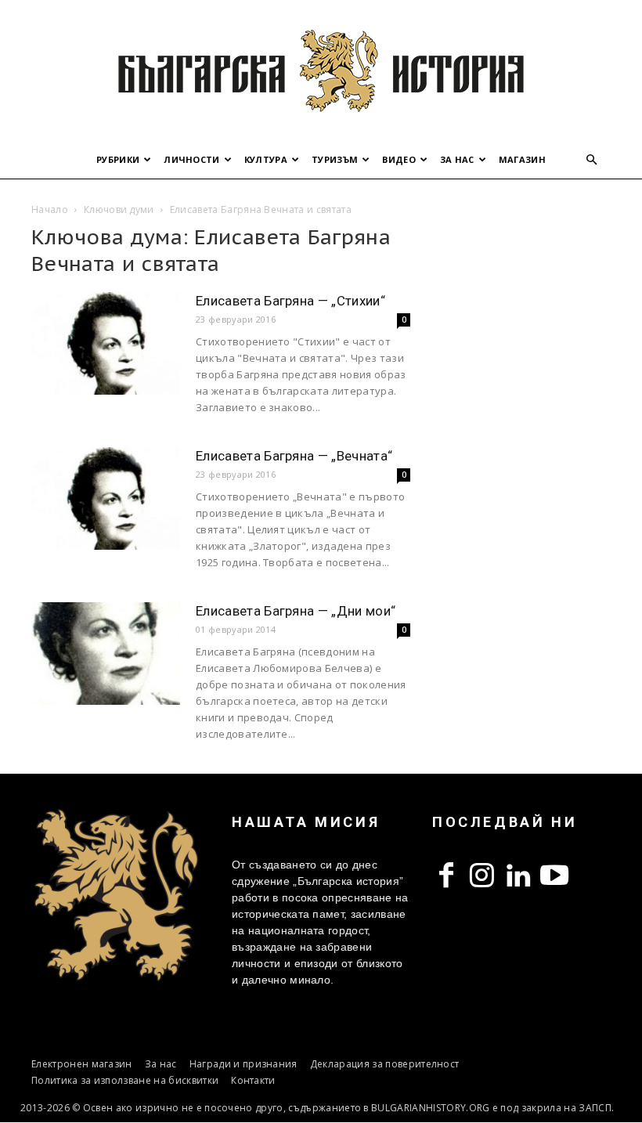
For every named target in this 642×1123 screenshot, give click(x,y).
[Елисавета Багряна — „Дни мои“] (105, 653)
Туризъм (335, 159)
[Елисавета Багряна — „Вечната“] (105, 498)
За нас (457, 159)
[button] (592, 160)
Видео (399, 159)
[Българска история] (321, 70)
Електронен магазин (81, 1064)
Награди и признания (243, 1064)
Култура (265, 159)
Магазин (522, 159)
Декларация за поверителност (385, 1064)
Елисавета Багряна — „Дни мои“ (295, 611)
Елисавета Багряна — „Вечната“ (294, 456)
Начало (49, 209)
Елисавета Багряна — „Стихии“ (290, 301)
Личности (192, 159)
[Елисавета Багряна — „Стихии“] (105, 343)
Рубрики (117, 159)
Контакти (253, 1080)
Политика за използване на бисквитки (124, 1080)
